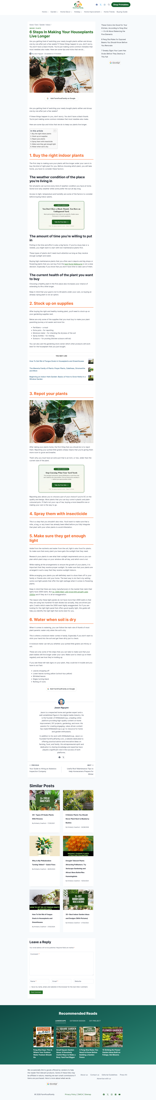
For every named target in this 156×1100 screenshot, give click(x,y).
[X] (100, 4)
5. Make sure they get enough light (43, 144)
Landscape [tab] (60, 1021)
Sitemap (87, 1094)
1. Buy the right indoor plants (40, 134)
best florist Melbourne (73, 264)
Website (78, 981)
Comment (35, 954)
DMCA (80, 1094)
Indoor (32, 28)
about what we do (63, 1078)
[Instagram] (104, 4)
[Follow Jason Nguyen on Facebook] (59, 757)
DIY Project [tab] (95, 1021)
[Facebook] (96, 4)
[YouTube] (119, 1094)
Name (33, 981)
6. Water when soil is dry (39, 147)
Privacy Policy (70, 1094)
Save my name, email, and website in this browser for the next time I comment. (59, 987)
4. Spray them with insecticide (41, 141)
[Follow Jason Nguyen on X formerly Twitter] (63, 757)
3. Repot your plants (37, 139)
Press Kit (123, 1075)
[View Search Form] (108, 4)
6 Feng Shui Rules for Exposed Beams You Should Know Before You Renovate (114, 42)
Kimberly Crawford (40, 823)
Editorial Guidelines (109, 1075)
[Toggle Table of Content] (54, 130)
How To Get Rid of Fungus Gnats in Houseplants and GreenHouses (42, 918)
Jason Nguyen (38, 54)
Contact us (94, 1075)
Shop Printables (120, 4)
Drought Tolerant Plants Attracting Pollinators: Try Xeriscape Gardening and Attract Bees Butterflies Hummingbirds (76, 868)
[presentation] (44, 800)
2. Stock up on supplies (38, 136)
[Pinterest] (115, 1094)
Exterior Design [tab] (77, 1021)
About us (84, 1075)
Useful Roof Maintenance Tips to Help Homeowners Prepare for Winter (80, 769)
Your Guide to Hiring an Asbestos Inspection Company (42, 768)
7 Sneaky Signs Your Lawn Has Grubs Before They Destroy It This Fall (113, 54)
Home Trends (109, 12)
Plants (38, 28)
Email (55, 981)
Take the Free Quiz (61, 222)
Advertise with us (104, 1079)
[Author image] (30, 54)
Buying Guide (122, 12)
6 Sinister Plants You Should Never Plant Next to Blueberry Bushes (77, 819)
